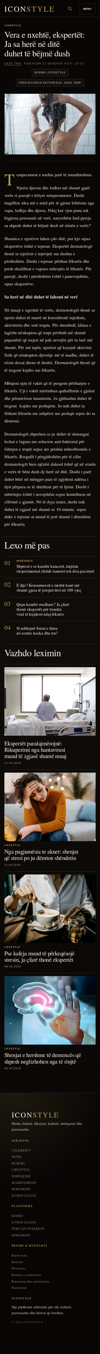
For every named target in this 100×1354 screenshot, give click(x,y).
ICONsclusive (24, 1196)
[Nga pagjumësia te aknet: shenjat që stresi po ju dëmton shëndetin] (50, 807)
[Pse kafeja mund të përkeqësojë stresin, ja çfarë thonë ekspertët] (50, 908)
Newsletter (19, 1288)
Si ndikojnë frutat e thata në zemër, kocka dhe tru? (37, 630)
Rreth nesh (19, 1255)
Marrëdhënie (24, 1183)
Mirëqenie (21, 1176)
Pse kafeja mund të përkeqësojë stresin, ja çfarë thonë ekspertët (39, 956)
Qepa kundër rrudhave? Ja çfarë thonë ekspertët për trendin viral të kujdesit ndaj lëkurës (43, 609)
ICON (29, 8)
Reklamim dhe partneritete (31, 1281)
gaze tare (13, 63)
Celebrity (21, 1150)
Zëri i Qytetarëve (28, 1229)
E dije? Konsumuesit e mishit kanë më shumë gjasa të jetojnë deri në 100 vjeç (49, 587)
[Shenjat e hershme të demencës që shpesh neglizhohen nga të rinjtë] (50, 1010)
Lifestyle (21, 1170)
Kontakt (17, 1262)
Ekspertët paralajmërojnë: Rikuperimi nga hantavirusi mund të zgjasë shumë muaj (35, 749)
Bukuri (18, 1163)
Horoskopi (21, 1189)
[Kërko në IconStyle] (70, 8)
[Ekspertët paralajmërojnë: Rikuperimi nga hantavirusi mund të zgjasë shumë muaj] (50, 701)
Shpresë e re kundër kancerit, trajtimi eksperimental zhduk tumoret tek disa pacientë (55, 568)
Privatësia (19, 1268)
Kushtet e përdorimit (26, 1275)
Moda (17, 1157)
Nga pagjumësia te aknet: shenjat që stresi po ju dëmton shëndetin (41, 854)
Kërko (17, 1216)
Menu (87, 8)
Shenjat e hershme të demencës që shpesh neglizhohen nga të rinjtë (42, 1058)
